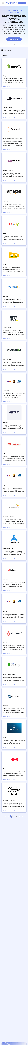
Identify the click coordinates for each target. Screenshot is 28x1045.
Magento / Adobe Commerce (13, 139)
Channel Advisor (8, 517)
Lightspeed (6, 580)
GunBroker (6, 265)
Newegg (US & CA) (9, 800)
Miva (4, 769)
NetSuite (6, 706)
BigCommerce (7, 107)
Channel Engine (8, 548)
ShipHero (6, 643)
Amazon (5, 202)
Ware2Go (6, 422)
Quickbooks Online (9, 674)
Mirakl (5, 737)
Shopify (5, 76)
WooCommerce (8, 170)
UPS (4, 485)
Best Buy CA (7, 328)
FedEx (5, 611)
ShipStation (7, 359)
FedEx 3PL (6, 391)
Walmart (6, 296)
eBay (4, 233)
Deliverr (5, 454)
